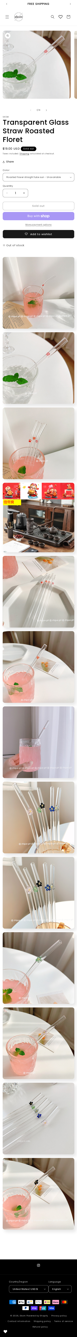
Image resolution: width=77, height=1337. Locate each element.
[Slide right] (46, 110)
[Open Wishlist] (60, 17)
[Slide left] (31, 110)
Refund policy (40, 1326)
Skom (23, 1315)
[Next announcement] (70, 4)
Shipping (24, 153)
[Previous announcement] (7, 4)
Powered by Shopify (37, 1315)
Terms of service (63, 1321)
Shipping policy (42, 1321)
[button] (7, 17)
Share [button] (10, 161)
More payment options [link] (38, 224)
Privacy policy (59, 1315)
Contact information (19, 1321)
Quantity (8, 186)
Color (6, 170)
